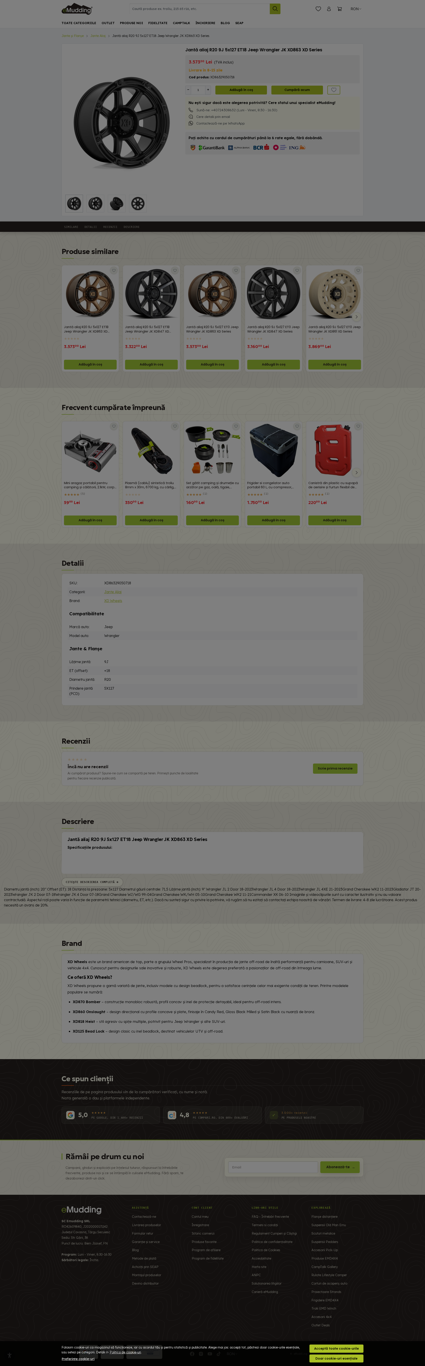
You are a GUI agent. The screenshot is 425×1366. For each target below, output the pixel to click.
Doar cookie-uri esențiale (336, 1358)
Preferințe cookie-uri (78, 1359)
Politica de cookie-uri (125, 1352)
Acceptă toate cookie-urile (336, 1348)
